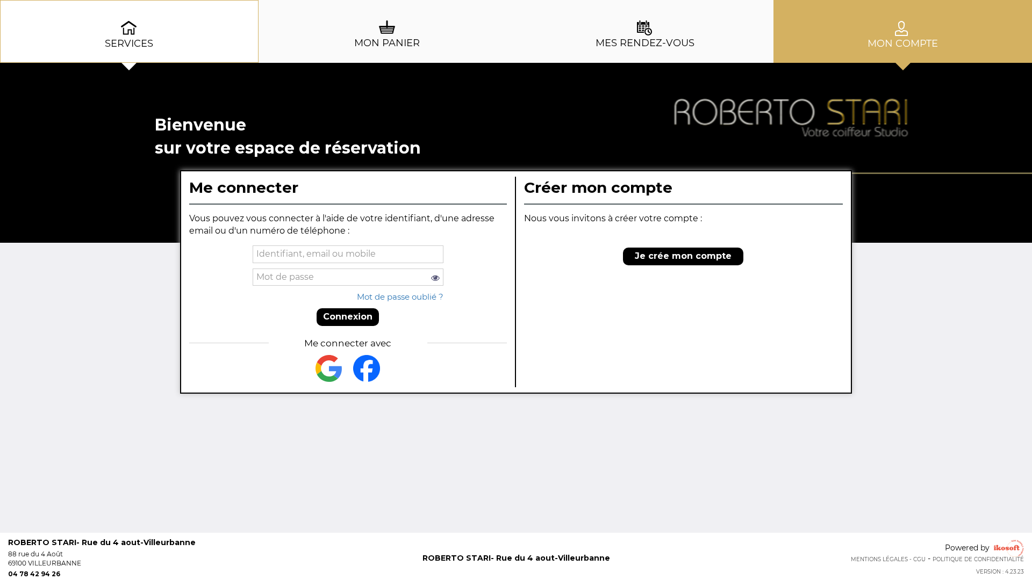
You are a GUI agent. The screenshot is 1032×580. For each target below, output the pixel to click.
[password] (348, 277)
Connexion (347, 316)
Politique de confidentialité (978, 559)
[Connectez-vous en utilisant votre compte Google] (329, 368)
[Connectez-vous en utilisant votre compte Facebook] (366, 368)
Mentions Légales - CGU (888, 559)
